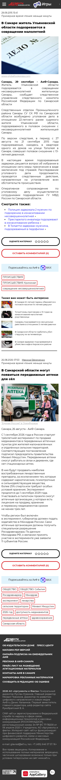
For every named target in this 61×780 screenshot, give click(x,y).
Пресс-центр (45, 645)
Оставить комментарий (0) (30, 253)
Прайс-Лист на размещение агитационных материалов (22, 667)
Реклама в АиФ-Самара (18, 661)
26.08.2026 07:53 (10, 360)
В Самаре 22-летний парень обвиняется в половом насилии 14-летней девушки (35, 303)
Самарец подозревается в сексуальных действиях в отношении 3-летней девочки (35, 323)
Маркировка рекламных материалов (28, 677)
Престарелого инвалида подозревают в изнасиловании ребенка (31, 221)
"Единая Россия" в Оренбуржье (19, 423)
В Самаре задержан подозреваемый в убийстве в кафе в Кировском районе (33, 343)
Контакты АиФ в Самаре (19, 673)
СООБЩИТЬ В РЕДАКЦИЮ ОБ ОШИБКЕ (26, 681)
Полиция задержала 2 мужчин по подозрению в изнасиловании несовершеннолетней (28, 213)
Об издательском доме (18, 645)
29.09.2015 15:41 (9, 12)
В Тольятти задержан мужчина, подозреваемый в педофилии (26, 227)
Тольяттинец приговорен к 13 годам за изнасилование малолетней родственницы (33, 314)
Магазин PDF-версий (16, 650)
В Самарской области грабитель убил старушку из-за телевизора (33, 333)
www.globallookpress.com (15, 76)
